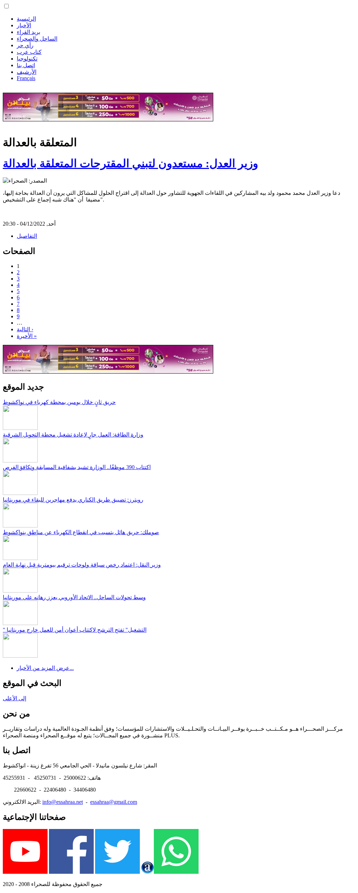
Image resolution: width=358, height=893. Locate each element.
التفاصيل (27, 236)
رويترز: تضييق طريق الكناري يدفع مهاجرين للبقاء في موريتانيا (73, 500)
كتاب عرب (29, 52)
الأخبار (24, 25)
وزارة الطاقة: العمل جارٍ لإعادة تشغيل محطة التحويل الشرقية (73, 435)
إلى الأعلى (14, 698)
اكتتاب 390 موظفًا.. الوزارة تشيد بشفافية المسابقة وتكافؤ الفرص (77, 467)
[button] (6, 6)
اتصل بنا (26, 65)
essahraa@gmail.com (113, 802)
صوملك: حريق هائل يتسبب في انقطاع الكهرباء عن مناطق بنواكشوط (81, 532)
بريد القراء (28, 32)
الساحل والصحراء (37, 39)
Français (26, 78)
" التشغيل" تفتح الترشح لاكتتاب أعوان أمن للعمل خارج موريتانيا (74, 630)
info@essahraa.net (62, 802)
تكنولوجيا (27, 59)
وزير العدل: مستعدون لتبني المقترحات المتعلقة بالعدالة (130, 163)
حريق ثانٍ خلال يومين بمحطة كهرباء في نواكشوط (59, 402)
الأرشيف (26, 72)
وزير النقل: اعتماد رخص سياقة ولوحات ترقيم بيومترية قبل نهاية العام (82, 565)
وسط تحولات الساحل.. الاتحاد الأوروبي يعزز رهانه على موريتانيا (74, 597)
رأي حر (25, 45)
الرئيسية (26, 19)
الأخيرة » (27, 336)
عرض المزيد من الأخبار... (45, 668)
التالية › (25, 329)
